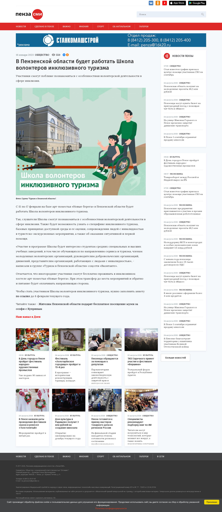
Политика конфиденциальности (111, 508)
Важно (67, 26)
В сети (160, 456)
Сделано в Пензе (44, 26)
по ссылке (23, 296)
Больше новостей (175, 357)
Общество (42, 54)
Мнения (83, 26)
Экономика (176, 174)
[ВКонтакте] (64, 54)
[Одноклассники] (67, 54)
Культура (30, 355)
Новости (21, 26)
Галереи (143, 26)
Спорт (100, 26)
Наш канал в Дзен (28, 316)
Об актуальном (121, 26)
